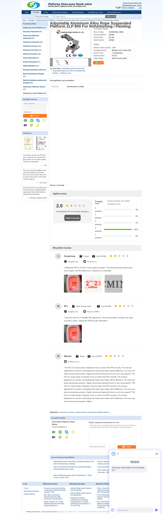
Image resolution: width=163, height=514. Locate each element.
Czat (100, 63)
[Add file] (112, 510)
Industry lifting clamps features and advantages (81, 489)
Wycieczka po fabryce (60, 12)
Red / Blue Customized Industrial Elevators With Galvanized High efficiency (53, 497)
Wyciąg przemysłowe (30, 50)
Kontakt (36, 116)
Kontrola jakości (77, 12)
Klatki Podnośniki (29, 58)
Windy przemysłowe (30, 54)
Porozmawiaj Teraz (129, 5)
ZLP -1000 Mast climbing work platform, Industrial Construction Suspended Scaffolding (107, 504)
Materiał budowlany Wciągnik (33, 74)
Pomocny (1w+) (74, 362)
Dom (26, 12)
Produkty (36, 12)
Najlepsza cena (65, 73)
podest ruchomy (81, 412)
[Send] (157, 510)
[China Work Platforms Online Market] (35, 5)
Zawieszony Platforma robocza (34, 87)
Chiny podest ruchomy (49, 512)
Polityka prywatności (33, 512)
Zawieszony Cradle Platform (33, 93)
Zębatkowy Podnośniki (31, 42)
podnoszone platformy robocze (98, 412)
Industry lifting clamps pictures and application (81, 494)
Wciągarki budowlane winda (33, 70)
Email (139, 5)
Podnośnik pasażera (30, 46)
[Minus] (156, 453)
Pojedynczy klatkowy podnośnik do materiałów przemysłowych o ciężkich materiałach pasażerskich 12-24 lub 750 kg (81, 501)
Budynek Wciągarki (30, 62)
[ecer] (70, 46)
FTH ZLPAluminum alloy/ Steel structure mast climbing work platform (107, 497)
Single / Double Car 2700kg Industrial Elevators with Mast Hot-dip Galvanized (54, 503)
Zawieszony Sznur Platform (45, 20)
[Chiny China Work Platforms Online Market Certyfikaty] (28, 150)
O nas (46, 12)
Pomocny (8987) (93, 312)
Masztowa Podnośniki (31, 32)
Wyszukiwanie (112, 17)
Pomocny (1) (92, 262)
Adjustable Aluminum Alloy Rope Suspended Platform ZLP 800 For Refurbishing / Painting (69, 71)
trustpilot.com (73, 262)
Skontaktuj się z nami (95, 12)
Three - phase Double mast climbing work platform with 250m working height (106, 490)
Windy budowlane (29, 66)
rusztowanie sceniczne (67, 412)
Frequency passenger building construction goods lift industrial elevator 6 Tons (55, 490)
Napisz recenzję (72, 218)
